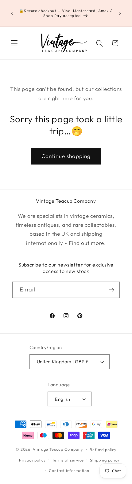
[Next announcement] (120, 13)
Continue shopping (66, 156)
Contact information (69, 470)
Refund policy (103, 449)
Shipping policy (104, 460)
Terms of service (68, 460)
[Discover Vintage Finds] (111, 290)
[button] (14, 43)
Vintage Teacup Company (58, 449)
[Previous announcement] (12, 13)
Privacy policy (32, 460)
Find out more (86, 243)
